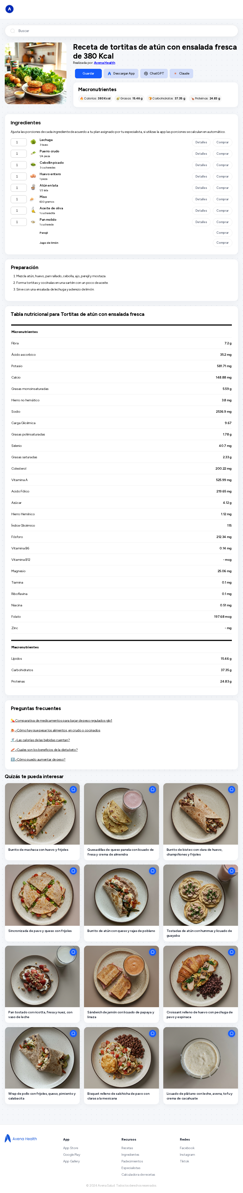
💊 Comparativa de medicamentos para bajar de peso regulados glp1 (61, 721)
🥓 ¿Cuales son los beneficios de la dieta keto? (44, 750)
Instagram (187, 1155)
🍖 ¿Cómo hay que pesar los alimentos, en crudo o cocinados (55, 730)
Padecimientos (132, 1161)
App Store (70, 1148)
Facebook (187, 1148)
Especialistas (131, 1168)
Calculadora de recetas (138, 1175)
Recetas (127, 1148)
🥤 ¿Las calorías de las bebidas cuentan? (40, 740)
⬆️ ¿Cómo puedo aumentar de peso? (38, 760)
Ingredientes (130, 1155)
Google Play (71, 1155)
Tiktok (184, 1161)
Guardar (88, 73)
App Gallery (71, 1161)
